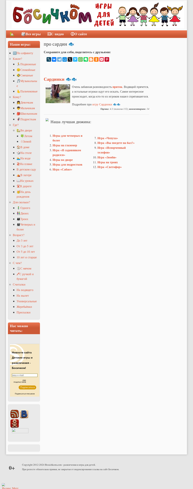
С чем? (17, 263)
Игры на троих (107, 162)
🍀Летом (26, 136)
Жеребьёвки (24, 307)
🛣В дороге (24, 186)
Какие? (17, 59)
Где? (15, 125)
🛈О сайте (79, 34)
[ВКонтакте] (54, 59)
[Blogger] (91, 59)
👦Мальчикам (26, 108)
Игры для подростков (67, 164)
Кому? (17, 97)
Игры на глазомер (65, 145)
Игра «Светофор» (109, 167)
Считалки (19, 284)
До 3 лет (22, 240)
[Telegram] (59, 59)
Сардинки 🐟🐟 (60, 79)
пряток (117, 86)
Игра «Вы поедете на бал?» (116, 142)
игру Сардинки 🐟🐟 (106, 104)
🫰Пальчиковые (27, 91)
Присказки (24, 312)
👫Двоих (23, 213)
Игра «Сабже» (62, 169)
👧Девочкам (25, 102)
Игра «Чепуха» (107, 138)
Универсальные (27, 301)
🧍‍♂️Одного (23, 208)
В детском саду (26, 169)
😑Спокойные (26, 70)
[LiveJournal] (49, 59)
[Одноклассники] (96, 59)
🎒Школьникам (27, 113)
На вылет (23, 295)
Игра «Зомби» (106, 157)
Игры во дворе (63, 159)
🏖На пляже (24, 164)
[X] (70, 59)
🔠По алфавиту (23, 53)
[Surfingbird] (75, 59)
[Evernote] (85, 59)
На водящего (25, 290)
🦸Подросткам (26, 119)
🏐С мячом (24, 268)
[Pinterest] (107, 59)
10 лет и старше (27, 257)
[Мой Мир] (64, 59)
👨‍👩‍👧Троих (22, 219)
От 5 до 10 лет (26, 251)
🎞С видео (55, 34)
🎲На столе (24, 153)
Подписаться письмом (25, 394)
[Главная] (98, 15)
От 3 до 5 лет (25, 246)
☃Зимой (25, 141)
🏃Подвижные (26, 64)
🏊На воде (24, 158)
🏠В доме (23, 147)
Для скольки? (21, 202)
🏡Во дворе (24, 130)
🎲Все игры (31, 34)
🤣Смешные (25, 75)
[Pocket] (101, 59)
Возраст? (18, 235)
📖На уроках (25, 181)
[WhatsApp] (80, 59)
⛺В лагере (24, 175)
